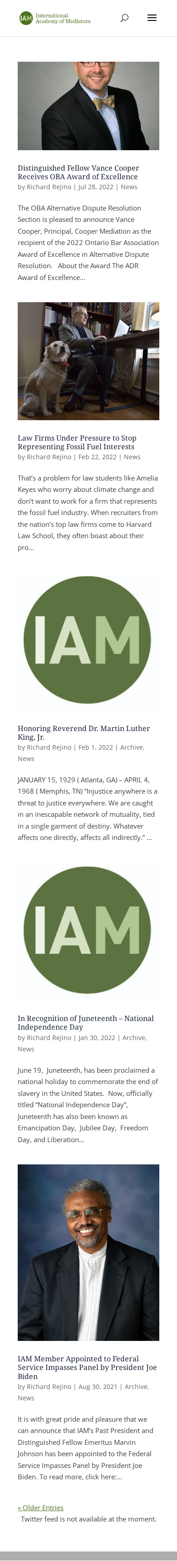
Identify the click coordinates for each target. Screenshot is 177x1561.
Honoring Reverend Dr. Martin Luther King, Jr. (84, 732)
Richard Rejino (49, 186)
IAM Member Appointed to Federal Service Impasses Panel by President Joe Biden (87, 1367)
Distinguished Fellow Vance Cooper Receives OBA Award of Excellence (78, 172)
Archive (131, 747)
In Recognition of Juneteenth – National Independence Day (86, 1022)
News (129, 186)
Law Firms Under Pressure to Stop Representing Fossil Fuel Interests (77, 442)
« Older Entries (41, 1507)
